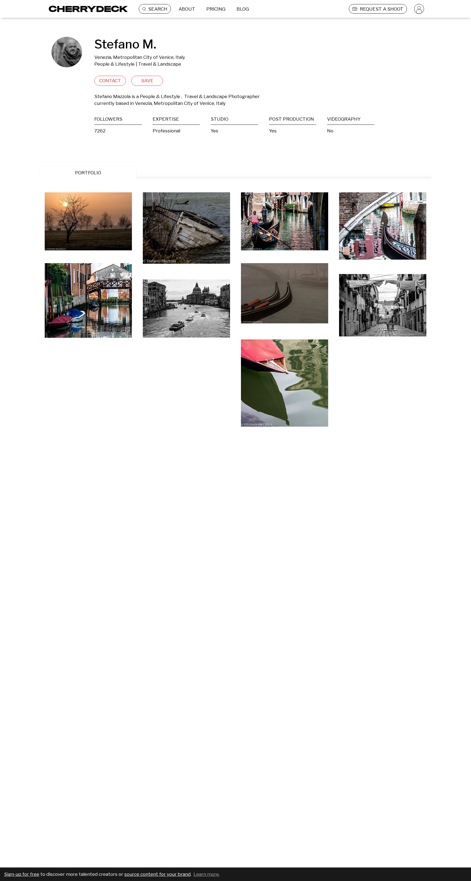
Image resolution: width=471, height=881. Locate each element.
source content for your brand (157, 874)
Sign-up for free (21, 874)
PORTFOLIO (88, 172)
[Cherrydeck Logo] (86, 9)
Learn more (206, 874)
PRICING (215, 9)
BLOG (243, 9)
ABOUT (187, 9)
